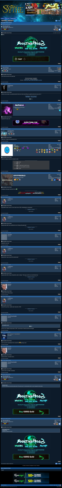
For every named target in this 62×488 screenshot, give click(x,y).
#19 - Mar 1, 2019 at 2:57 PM (6, 374)
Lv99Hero (10, 199)
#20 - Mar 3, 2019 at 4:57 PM (6, 418)
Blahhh (9, 284)
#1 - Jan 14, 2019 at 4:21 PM (6, 24)
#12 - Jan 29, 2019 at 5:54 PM (6, 264)
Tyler (14, 144)
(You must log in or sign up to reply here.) (7, 463)
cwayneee (10, 85)
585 (60, 334)
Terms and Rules (59, 486)
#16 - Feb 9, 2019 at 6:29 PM (6, 332)
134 (60, 131)
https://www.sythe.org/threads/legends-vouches (33, 80)
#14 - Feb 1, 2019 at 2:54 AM (6, 296)
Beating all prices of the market (18, 177)
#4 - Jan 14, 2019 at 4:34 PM (6, 102)
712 (60, 26)
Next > (60, 20)
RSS (60, 485)
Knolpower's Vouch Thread (34, 465)
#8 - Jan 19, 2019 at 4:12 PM (6, 197)
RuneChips (6, 67)
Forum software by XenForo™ (8, 486)
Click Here (59, 107)
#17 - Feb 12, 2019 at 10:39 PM (6, 346)
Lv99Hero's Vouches (31, 209)
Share (59, 63)
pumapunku (11, 130)
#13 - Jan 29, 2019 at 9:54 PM (6, 282)
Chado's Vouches (26, 465)
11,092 (60, 145)
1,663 (60, 175)
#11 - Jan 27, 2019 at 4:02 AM (6, 246)
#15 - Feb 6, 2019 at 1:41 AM (6, 314)
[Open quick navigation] (60, 18)
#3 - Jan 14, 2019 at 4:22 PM (6, 83)
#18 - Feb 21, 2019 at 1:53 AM (6, 360)
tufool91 (10, 234)
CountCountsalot (12, 316)
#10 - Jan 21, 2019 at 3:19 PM (6, 232)
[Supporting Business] (60, 30)
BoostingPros (6, 26)
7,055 (60, 68)
